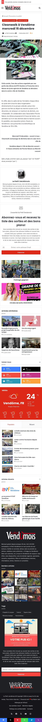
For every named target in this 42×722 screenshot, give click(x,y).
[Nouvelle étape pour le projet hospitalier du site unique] (11, 321)
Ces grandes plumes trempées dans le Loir (18, 2)
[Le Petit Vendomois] (13, 7)
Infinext (25, 702)
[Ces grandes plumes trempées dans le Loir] (21, 589)
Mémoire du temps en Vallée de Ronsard (30, 497)
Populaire (11, 424)
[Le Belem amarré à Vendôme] (21, 597)
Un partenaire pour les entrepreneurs (30, 351)
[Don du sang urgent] (31, 321)
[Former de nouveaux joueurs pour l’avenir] (7, 451)
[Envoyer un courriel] (16, 33)
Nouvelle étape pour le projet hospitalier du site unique (10, 330)
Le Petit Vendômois (10, 33)
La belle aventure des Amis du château (9, 518)
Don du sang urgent (29, 328)
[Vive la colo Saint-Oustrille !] (7, 469)
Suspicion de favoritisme (10, 350)
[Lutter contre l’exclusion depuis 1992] (7, 442)
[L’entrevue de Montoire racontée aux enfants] (34, 581)
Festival (19, 612)
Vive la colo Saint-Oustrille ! (24, 466)
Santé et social (22, 20)
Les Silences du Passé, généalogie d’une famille (31, 518)
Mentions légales (27, 705)
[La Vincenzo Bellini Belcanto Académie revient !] (34, 597)
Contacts (30, 709)
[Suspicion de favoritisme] (11, 343)
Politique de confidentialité (17, 709)
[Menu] (2, 8)
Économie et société (15, 16)
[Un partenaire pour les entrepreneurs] (31, 343)
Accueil (5, 16)
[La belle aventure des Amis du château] (7, 433)
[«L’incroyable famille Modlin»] (7, 589)
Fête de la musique (8, 615)
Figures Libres (27, 612)
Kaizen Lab (36, 699)
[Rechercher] (40, 8)
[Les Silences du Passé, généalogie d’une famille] (31, 509)
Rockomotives (19, 615)
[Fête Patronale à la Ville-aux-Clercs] (7, 460)
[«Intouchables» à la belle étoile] (7, 574)
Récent (31, 424)
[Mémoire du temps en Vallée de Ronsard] (31, 489)
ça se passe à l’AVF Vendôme (8, 497)
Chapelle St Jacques (8, 612)
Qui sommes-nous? (15, 705)
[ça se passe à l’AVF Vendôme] (11, 489)
